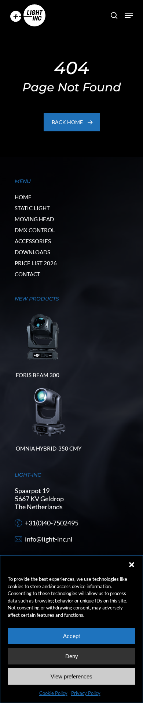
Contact (27, 274)
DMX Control (35, 230)
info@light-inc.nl (49, 539)
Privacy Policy (85, 693)
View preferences (71, 676)
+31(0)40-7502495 (51, 523)
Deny (71, 656)
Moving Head (34, 219)
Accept (71, 636)
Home (23, 197)
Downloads (32, 252)
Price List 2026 (36, 263)
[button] (131, 564)
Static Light (32, 208)
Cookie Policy (53, 693)
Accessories (33, 241)
